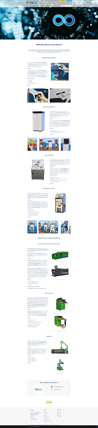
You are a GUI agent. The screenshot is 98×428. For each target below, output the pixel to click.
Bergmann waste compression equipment (49, 238)
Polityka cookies (46, 414)
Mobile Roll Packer (60, 373)
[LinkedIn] (49, 402)
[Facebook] (47, 402)
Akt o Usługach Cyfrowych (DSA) (48, 421)
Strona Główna (29, 40)
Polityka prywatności (46, 412)
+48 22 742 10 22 (33, 418)
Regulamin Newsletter (46, 419)
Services (33, 40)
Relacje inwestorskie (46, 417)
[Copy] (51, 402)
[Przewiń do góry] (96, 426)
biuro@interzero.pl (34, 419)
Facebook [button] (59, 412)
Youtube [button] (59, 415)
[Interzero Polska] (32, 2)
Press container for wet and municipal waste (60, 279)
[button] (57, 412)
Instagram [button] (59, 416)
